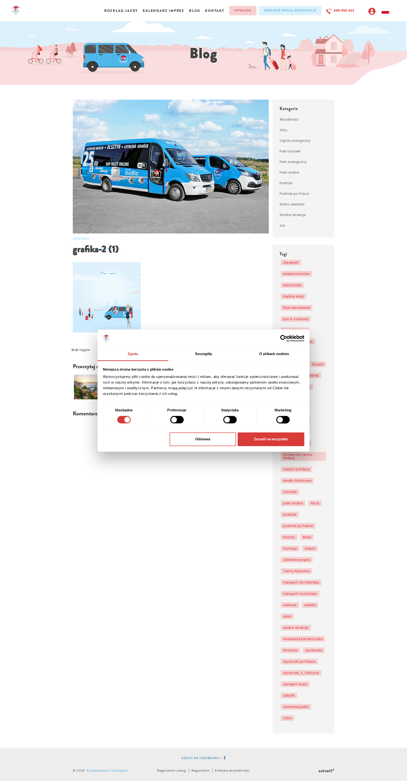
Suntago (290, 548)
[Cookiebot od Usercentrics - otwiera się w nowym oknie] (283, 338)
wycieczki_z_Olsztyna (301, 673)
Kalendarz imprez (163, 10)
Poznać (289, 537)
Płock (315, 503)
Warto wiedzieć (292, 204)
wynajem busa (295, 684)
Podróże (286, 183)
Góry (283, 130)
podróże (289, 514)
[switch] (177, 419)
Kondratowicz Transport (107, 771)
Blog (194, 10)
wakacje (290, 605)
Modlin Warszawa (297, 480)
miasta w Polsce (296, 469)
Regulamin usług (171, 771)
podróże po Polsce (298, 525)
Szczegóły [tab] (203, 354)
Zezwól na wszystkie (271, 439)
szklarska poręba (296, 559)
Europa (318, 364)
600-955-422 (344, 10)
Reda (307, 537)
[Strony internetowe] (326, 770)
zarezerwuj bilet (296, 706)
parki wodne (293, 503)
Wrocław (290, 650)
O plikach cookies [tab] (274, 354)
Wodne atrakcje (293, 215)
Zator (287, 718)
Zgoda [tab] (133, 354)
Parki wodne (289, 172)
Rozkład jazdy (121, 10)
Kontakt (214, 10)
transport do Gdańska (301, 582)
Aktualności (289, 119)
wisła (287, 616)
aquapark (291, 262)
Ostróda (290, 492)
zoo (282, 225)
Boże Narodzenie (296, 307)
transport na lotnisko (300, 593)
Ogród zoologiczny (295, 140)
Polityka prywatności (232, 771)
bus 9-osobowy (296, 319)
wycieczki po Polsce (299, 661)
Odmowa (202, 439)
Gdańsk (312, 375)
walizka (310, 605)
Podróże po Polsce (294, 193)
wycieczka (313, 650)
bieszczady (292, 285)
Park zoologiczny (293, 161)
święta (310, 548)
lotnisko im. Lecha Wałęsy (297, 456)
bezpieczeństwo (296, 273)
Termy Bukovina (296, 571)
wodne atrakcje (296, 627)
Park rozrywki (290, 151)
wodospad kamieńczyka (303, 639)
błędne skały (293, 296)
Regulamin (200, 771)
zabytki (289, 695)
